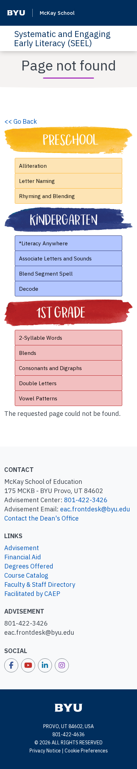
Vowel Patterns (38, 398)
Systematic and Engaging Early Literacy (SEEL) (62, 38)
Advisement (21, 548)
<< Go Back (20, 121)
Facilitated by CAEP (32, 594)
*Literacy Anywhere (43, 243)
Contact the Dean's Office (41, 518)
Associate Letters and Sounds (55, 258)
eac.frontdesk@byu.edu (95, 509)
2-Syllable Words (40, 337)
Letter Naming (37, 180)
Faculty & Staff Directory (39, 584)
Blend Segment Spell (46, 273)
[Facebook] (11, 665)
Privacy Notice (45, 751)
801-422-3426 (85, 500)
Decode (28, 288)
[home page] (68, 707)
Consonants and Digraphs (50, 367)
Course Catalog (26, 575)
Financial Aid (22, 557)
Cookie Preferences (86, 751)
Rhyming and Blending (47, 195)
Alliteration (33, 165)
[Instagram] (62, 665)
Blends (27, 352)
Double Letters (38, 383)
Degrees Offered (28, 566)
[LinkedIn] (45, 665)
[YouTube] (28, 665)
